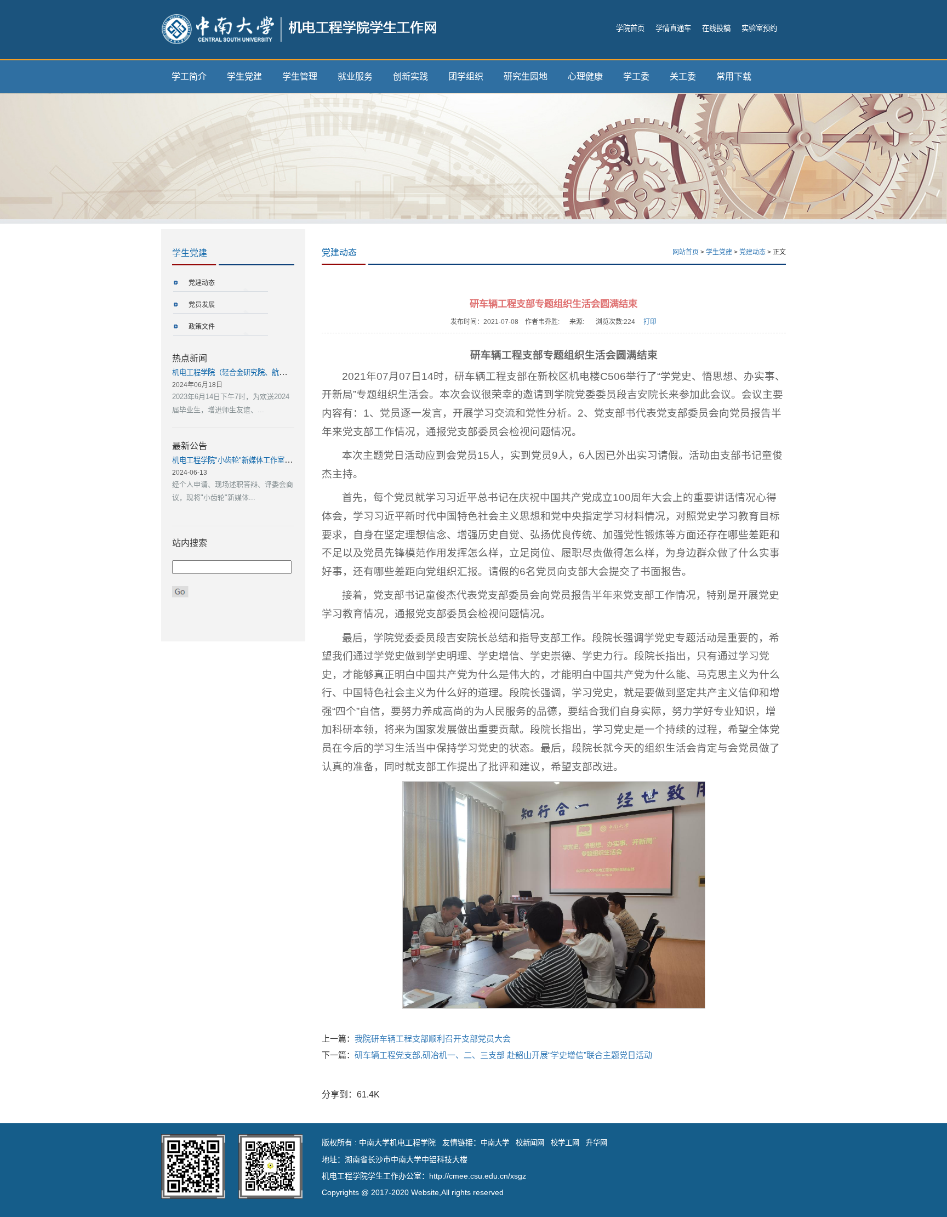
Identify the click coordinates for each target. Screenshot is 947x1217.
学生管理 (299, 76)
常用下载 (733, 76)
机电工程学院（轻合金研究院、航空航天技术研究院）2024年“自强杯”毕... (288, 372)
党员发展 (202, 305)
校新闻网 (530, 1143)
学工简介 (189, 76)
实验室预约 (759, 28)
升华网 (596, 1143)
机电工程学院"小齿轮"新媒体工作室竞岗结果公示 (249, 460)
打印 (650, 322)
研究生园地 (525, 76)
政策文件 (202, 327)
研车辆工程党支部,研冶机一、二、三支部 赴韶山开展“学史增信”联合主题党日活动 (503, 1055)
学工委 (636, 76)
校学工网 (565, 1143)
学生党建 (244, 76)
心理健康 (585, 76)
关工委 (683, 76)
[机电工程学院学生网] (299, 28)
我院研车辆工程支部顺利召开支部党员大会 (433, 1038)
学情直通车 (673, 28)
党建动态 (202, 283)
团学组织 (465, 76)
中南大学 (495, 1143)
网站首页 (685, 252)
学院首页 (630, 28)
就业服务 (355, 76)
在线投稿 (716, 28)
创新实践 (410, 76)
